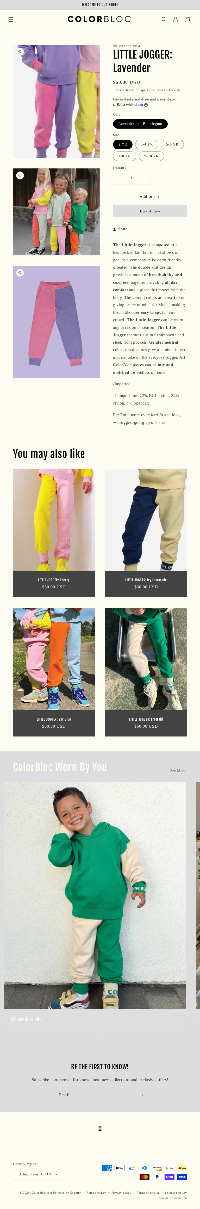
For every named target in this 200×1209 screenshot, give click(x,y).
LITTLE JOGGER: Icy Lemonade (146, 580)
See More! (178, 771)
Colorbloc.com (42, 1192)
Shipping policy (176, 1192)
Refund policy (96, 1192)
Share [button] (122, 229)
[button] (11, 19)
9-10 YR (151, 156)
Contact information (173, 1197)
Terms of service (148, 1192)
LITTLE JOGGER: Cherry (54, 580)
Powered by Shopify (67, 1192)
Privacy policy (121, 1192)
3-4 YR (147, 144)
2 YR (122, 144)
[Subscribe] (141, 1095)
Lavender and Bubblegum (140, 124)
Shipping (142, 90)
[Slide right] (111, 1037)
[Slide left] (88, 1037)
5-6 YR (172, 144)
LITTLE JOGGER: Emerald (146, 719)
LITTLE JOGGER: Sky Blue (54, 719)
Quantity (119, 168)
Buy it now (150, 211)
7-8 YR (124, 156)
